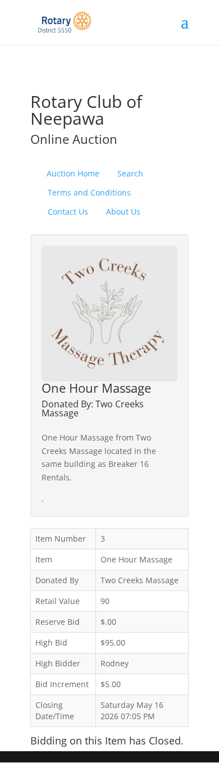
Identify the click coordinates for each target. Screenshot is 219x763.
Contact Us (68, 211)
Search (130, 173)
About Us (123, 211)
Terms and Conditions (89, 192)
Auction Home (73, 173)
